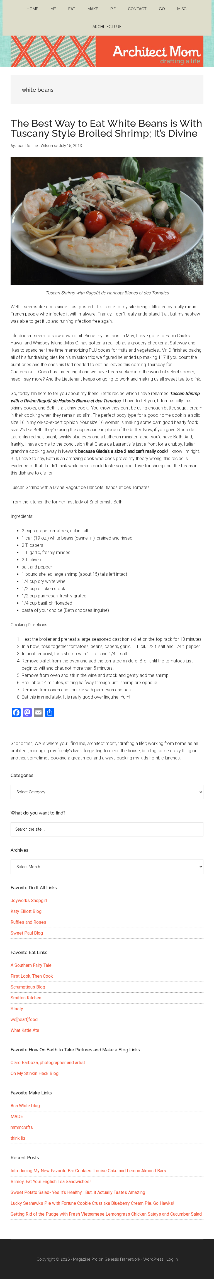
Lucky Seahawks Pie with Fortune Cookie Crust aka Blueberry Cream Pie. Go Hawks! (92, 1203)
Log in (172, 1259)
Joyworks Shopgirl (29, 900)
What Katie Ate (25, 1030)
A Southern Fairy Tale (31, 965)
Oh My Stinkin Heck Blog (35, 1073)
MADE (17, 1116)
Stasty (17, 1008)
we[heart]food (24, 1019)
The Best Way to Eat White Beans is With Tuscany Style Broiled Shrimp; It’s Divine (106, 128)
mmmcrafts (22, 1127)
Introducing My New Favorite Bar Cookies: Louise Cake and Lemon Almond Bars (88, 1170)
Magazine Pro (85, 1259)
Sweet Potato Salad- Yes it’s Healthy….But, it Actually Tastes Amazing (78, 1192)
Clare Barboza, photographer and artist (48, 1062)
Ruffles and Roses (28, 922)
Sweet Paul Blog (27, 933)
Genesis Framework (122, 1259)
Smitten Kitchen (26, 997)
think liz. (18, 1138)
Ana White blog (25, 1105)
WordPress (153, 1259)
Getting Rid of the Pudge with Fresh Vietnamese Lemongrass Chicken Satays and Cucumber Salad (106, 1214)
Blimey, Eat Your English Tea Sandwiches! (51, 1181)
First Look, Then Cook (32, 976)
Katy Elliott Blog (26, 911)
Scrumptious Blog (28, 987)
